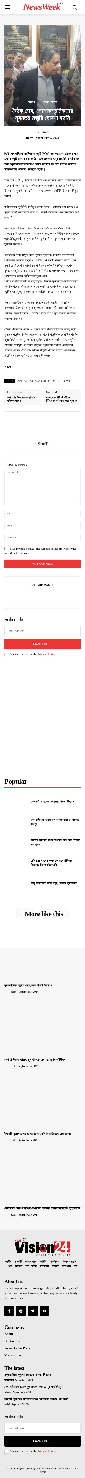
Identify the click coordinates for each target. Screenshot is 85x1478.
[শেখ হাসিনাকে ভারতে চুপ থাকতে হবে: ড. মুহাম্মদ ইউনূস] (15, 822)
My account (12, 1355)
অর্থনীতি (42, 1261)
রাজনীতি (18, 1261)
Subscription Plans (17, 1348)
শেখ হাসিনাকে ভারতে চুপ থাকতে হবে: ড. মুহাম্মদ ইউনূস (34, 1059)
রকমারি (55, 1266)
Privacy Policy (46, 654)
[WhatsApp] (52, 595)
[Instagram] (21, 1311)
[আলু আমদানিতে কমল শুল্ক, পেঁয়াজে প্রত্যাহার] (15, 883)
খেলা (10, 1266)
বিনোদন (18, 1266)
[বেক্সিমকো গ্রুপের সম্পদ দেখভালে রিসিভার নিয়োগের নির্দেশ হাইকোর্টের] (15, 863)
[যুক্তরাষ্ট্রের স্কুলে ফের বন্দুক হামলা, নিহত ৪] (15, 802)
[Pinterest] (42, 595)
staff (45, 132)
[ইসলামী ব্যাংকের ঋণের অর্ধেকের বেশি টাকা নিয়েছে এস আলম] (15, 842)
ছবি (75, 1266)
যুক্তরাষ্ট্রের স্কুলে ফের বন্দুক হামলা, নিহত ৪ (53, 801)
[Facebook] (22, 595)
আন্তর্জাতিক (54, 1261)
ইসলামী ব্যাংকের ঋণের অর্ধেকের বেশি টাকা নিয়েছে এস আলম (37, 1134)
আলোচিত (8, 1392)
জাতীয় (31, 102)
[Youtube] (44, 1311)
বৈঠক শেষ (65, 380)
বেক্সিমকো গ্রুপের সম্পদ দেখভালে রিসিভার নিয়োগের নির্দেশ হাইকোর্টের (42, 1208)
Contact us (12, 1341)
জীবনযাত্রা (44, 1266)
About (8, 1334)
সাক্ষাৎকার (66, 1266)
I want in (40, 644)
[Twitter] (32, 595)
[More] (62, 595)
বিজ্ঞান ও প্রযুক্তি (69, 1261)
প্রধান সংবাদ (49, 102)
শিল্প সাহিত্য (31, 1266)
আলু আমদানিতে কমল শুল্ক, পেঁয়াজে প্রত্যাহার (54, 883)
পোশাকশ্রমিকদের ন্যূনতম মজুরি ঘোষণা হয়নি (37, 380)
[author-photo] (7, 991)
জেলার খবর (31, 1261)
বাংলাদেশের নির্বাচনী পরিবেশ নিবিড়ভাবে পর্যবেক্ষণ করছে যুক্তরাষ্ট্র (62, 399)
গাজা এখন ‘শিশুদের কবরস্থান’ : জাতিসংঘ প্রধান (21, 399)
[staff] (42, 426)
